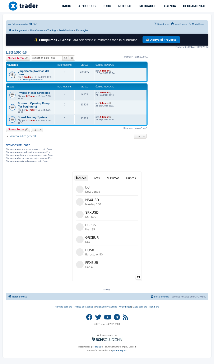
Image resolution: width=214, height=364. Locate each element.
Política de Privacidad (106, 306)
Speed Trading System (32, 117)
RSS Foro (154, 306)
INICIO (66, 6)
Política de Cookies (83, 306)
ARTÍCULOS (87, 6)
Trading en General (32, 79)
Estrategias (16, 52)
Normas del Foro (63, 306)
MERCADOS (147, 6)
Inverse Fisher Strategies (34, 92)
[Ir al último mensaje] (110, 70)
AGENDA (169, 6)
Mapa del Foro (139, 306)
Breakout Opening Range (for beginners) (34, 105)
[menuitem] (33, 24)
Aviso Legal (125, 306)
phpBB (98, 347)
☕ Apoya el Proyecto (161, 40)
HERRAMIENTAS (194, 6)
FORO (106, 6)
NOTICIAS (124, 6)
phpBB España (119, 350)
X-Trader (26, 77)
